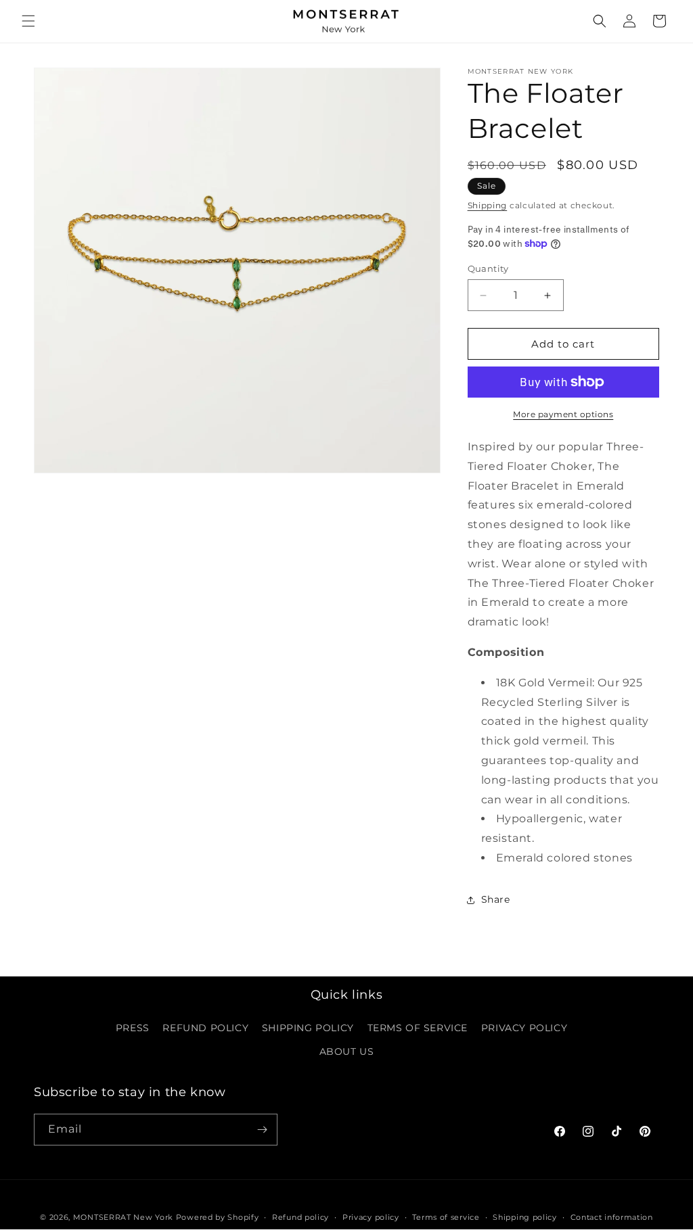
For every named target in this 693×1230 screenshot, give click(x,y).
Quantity (488, 268)
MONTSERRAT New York (123, 1217)
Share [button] (495, 899)
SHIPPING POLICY (308, 1028)
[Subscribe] (262, 1129)
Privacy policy (370, 1217)
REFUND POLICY (205, 1028)
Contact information (612, 1217)
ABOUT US (346, 1051)
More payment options (563, 414)
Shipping (488, 205)
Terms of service (445, 1217)
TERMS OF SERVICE (417, 1028)
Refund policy (300, 1217)
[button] (28, 21)
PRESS (133, 1028)
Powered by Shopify (217, 1217)
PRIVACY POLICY (524, 1028)
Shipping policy (525, 1217)
